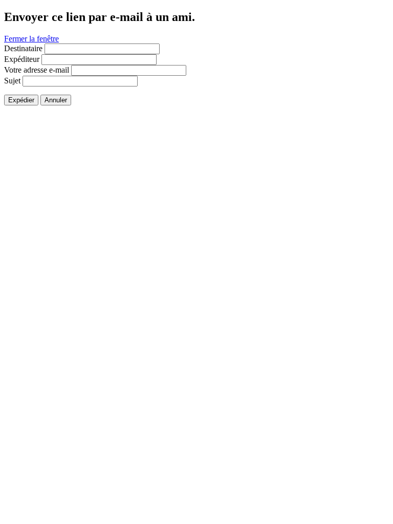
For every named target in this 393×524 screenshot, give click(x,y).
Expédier (21, 100)
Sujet (12, 80)
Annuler (56, 100)
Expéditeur (21, 59)
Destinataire (23, 48)
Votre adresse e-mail (36, 70)
